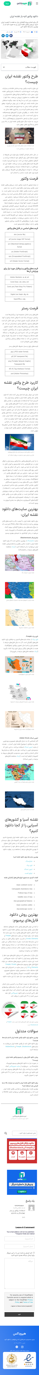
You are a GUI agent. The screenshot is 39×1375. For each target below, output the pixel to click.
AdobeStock (10, 1046)
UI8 (28, 967)
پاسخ (23, 1217)
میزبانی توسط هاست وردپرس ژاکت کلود (19, 1351)
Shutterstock (34, 1025)
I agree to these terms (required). (21, 1306)
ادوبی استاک (28, 747)
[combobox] (24, 1133)
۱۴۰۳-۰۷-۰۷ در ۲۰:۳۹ (19, 1208)
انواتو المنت (28, 873)
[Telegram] (16, 1346)
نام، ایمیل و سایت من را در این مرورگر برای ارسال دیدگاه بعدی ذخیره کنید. (20, 1254)
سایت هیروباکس (14, 1066)
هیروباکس (14, 993)
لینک (13, 547)
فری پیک (35, 639)
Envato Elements (32, 939)
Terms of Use (28, 1302)
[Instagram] (22, 1346)
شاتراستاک (30, 541)
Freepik (8, 936)
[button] (11, 35)
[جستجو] (6, 1133)
